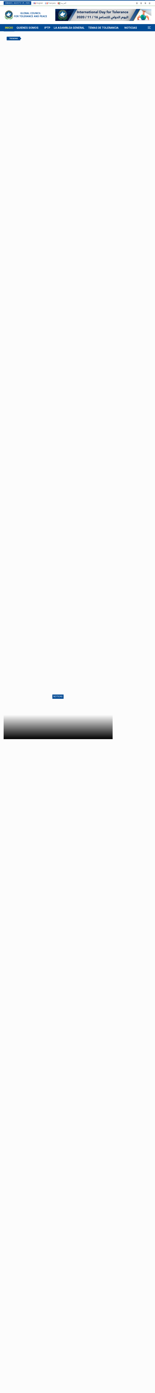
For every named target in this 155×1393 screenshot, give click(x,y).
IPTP (47, 27)
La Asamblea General (69, 27)
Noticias (130, 27)
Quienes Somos (27, 27)
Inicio (9, 27)
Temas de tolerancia (103, 27)
